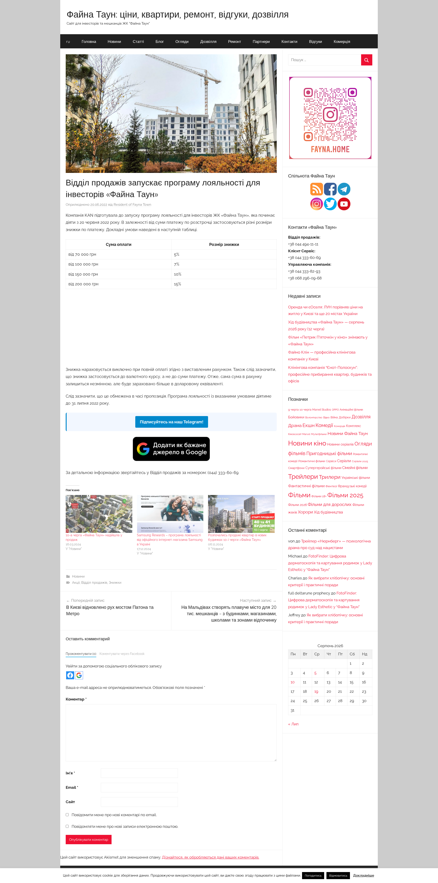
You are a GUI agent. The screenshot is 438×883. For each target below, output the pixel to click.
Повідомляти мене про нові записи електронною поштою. (125, 826)
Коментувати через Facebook (121, 654)
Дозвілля (208, 41)
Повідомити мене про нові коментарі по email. (114, 815)
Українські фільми (356, 478)
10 (293, 682)
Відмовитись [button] (338, 875)
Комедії (324, 425)
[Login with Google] (79, 675)
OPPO (335, 409)
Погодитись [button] (313, 875)
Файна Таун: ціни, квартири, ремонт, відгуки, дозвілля (178, 14)
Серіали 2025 (360, 461)
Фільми (299, 495)
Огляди (182, 41)
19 (316, 691)
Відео (326, 417)
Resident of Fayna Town (132, 205)
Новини (114, 41)
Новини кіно (307, 443)
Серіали (344, 461)
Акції (76, 583)
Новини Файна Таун (348, 433)
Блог (160, 41)
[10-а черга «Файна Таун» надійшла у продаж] (99, 514)
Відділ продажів (94, 583)
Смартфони (296, 468)
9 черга (293, 409)
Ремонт (234, 41)
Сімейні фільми (355, 468)
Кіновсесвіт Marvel (299, 434)
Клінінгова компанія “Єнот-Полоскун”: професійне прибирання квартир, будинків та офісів (330, 374)
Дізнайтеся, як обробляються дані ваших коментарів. (210, 857)
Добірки (345, 417)
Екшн (308, 425)
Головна (89, 41)
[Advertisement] (171, 327)
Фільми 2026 (297, 505)
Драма (295, 425)
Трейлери (303, 476)
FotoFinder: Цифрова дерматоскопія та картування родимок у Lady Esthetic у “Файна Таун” (330, 563)
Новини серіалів (340, 444)
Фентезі (331, 486)
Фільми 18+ (318, 496)
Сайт (70, 802)
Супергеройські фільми (323, 468)
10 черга (305, 409)
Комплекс (353, 426)
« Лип (293, 724)
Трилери (330, 477)
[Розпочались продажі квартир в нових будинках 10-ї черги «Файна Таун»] (241, 514)
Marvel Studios (321, 409)
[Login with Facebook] (70, 675)
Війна (334, 417)
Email (72, 787)
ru (68, 41)
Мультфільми (319, 434)
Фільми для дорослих (330, 504)
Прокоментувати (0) (81, 654)
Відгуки (315, 41)
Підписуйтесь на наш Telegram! (171, 421)
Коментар (76, 699)
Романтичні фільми (311, 461)
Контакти (289, 41)
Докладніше (363, 875)
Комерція (342, 41)
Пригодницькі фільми (329, 453)
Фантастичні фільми (306, 486)
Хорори (305, 512)
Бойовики (296, 417)
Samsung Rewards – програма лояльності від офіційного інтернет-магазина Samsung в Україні (170, 539)
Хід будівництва (328, 512)
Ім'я (70, 773)
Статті (138, 41)
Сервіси (331, 461)
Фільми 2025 (345, 495)
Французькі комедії (352, 486)
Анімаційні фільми (351, 409)
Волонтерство (313, 417)
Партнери (261, 41)
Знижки (115, 583)
